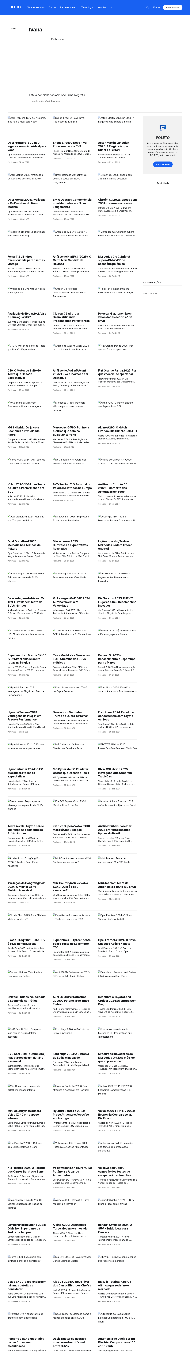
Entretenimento (68, 7)
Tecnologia (87, 7)
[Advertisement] (57, 64)
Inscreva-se (172, 7)
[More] (112, 7)
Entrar (156, 7)
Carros (52, 7)
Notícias (102, 7)
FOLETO (14, 7)
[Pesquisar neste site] (147, 7)
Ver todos (149, 293)
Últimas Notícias (36, 7)
